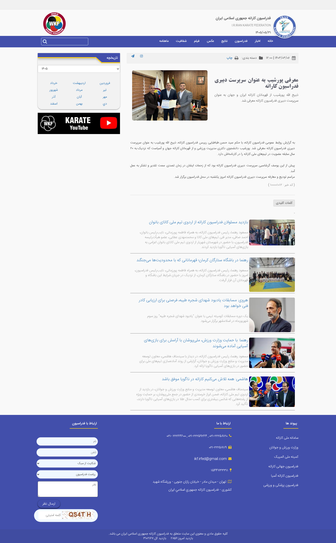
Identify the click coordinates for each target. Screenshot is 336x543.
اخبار (257, 41)
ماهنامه (164, 41)
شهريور (53, 90)
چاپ (229, 58)
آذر (54, 96)
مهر (105, 96)
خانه (270, 41)
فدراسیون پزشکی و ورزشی (280, 485)
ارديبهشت (79, 83)
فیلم (197, 41)
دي (105, 103)
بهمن (79, 103)
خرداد (53, 83)
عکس (210, 41)
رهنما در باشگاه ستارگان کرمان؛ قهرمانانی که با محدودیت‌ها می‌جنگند (192, 260)
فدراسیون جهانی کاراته (283, 466)
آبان (79, 96)
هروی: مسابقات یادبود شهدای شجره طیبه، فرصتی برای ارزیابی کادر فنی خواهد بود (193, 303)
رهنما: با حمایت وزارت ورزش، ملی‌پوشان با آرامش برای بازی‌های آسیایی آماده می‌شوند (196, 343)
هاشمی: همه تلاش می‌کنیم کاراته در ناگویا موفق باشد (205, 379)
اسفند (53, 103)
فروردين (105, 83)
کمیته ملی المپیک (286, 457)
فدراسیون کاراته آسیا (284, 476)
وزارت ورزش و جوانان (283, 447)
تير (105, 90)
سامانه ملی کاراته (287, 438)
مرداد (79, 90)
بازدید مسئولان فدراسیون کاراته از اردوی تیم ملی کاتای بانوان (198, 222)
